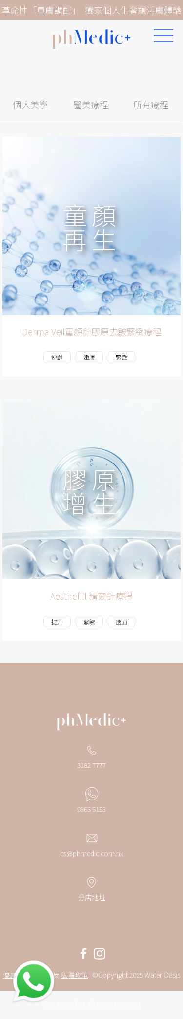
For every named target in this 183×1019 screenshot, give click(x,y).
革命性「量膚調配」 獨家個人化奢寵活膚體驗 (91, 9)
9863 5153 (91, 809)
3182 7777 (91, 765)
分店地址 (91, 897)
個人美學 (30, 104)
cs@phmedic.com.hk (91, 853)
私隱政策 (74, 975)
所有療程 (150, 104)
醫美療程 (90, 104)
